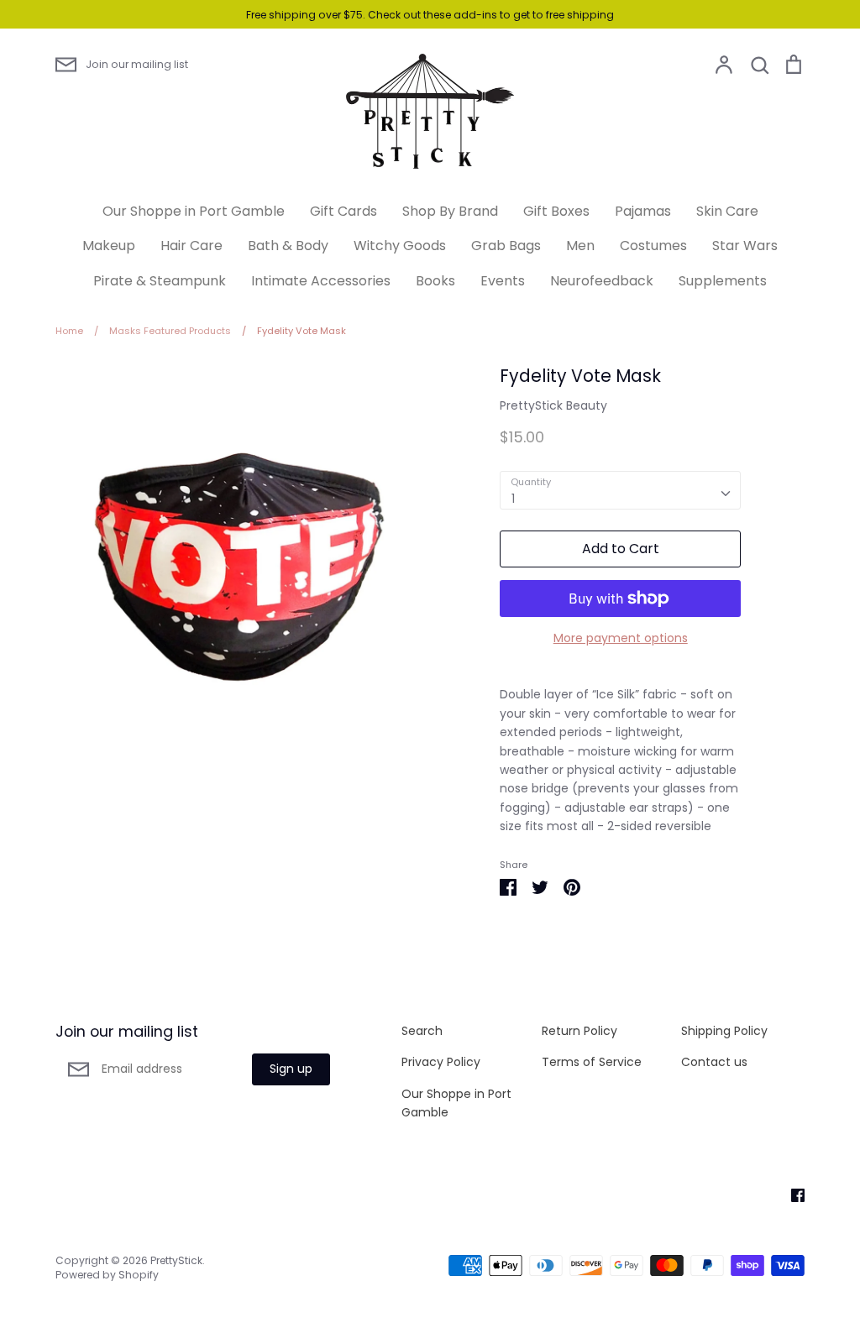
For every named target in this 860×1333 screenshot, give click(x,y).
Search (422, 1030)
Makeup (108, 245)
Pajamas (643, 211)
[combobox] (620, 490)
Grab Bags (506, 245)
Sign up (291, 1068)
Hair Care (191, 245)
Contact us (714, 1061)
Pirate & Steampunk (159, 280)
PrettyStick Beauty (553, 405)
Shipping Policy (724, 1030)
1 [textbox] (513, 498)
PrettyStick (176, 1260)
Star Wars (745, 245)
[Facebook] (792, 1194)
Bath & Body (288, 245)
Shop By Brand (450, 211)
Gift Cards (343, 211)
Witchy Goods (400, 245)
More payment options (620, 638)
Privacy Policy (440, 1061)
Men (580, 245)
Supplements (723, 280)
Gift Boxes (556, 211)
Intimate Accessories (321, 280)
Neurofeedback (601, 280)
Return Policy (579, 1030)
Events (502, 280)
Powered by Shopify (107, 1275)
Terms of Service (592, 1061)
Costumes (653, 245)
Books (435, 280)
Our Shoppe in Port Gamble (193, 211)
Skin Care (727, 211)
